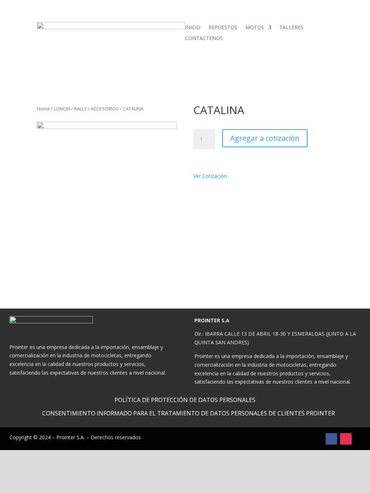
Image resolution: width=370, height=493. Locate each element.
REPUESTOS (222, 28)
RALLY (80, 108)
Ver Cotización (212, 176)
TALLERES (291, 28)
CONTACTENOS (204, 39)
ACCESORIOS (105, 108)
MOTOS (254, 28)
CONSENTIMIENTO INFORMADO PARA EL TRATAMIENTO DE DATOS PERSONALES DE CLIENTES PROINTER (188, 413)
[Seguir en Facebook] (331, 439)
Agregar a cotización (265, 138)
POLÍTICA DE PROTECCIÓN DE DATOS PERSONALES (185, 400)
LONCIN (62, 108)
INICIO (193, 28)
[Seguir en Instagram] (346, 439)
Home (43, 108)
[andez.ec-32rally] (107, 191)
